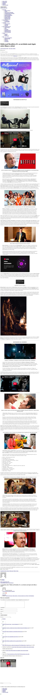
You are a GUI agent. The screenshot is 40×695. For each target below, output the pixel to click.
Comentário (2, 607)
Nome (1, 609)
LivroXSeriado (7, 21)
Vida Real (4, 22)
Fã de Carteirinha (7, 16)
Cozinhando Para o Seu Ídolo (9, 13)
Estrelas (14, 48)
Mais (3, 36)
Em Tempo (6, 29)
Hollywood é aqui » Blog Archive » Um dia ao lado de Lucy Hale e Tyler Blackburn (20, 595)
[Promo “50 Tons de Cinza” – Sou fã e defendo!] (4, 623)
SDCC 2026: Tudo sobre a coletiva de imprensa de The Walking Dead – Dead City (16, 645)
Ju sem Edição (7, 20)
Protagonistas (4, 2)
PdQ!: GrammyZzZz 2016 (4, 581)
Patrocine (4, 4)
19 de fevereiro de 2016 (4, 48)
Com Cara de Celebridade (9, 12)
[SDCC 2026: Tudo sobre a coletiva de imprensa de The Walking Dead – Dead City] (4, 644)
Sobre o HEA (4, 1)
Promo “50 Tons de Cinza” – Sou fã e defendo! (10, 624)
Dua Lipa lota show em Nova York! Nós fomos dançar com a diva (18, 654)
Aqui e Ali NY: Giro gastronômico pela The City (10, 636)
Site (1, 613)
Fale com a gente (5, 692)
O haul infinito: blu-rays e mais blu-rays (6, 582)
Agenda (6, 11)
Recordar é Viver (7, 18)
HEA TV (6, 39)
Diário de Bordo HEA (8, 37)
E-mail (1, 611)
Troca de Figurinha (8, 32)
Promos (3, 33)
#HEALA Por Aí (7, 10)
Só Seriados (6, 41)
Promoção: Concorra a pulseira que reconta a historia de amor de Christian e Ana (15, 627)
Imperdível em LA (8, 30)
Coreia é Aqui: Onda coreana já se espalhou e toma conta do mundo (17, 650)
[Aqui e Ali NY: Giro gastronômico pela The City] (4, 635)
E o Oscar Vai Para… (8, 14)
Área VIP (6, 25)
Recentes (3, 618)
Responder (4, 594)
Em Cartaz (4, 9)
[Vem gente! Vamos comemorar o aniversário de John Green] (4, 630)
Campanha (6, 24)
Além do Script (7, 27)
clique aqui (15, 55)
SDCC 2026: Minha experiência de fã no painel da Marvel (12, 640)
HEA (3, 579)
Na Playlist (6, 40)
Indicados (4, 3)
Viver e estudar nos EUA (6, 26)
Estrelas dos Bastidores (8, 15)
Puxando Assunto (7, 17)
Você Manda (7, 35)
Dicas (5, 28)
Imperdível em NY (8, 31)
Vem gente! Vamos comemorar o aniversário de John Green (12, 631)
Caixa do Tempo (7, 23)
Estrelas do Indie (7, 38)
